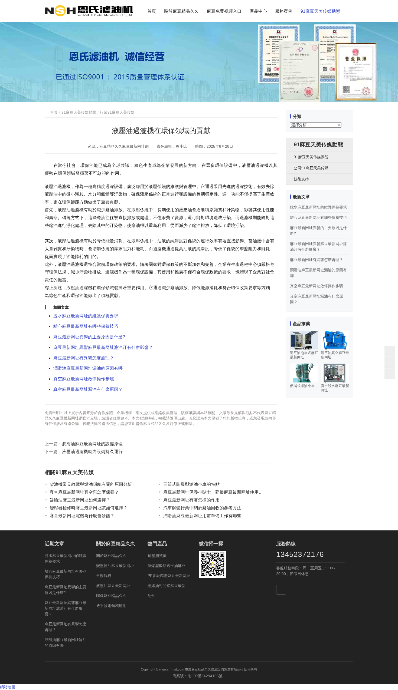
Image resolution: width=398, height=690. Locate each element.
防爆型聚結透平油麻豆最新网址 (169, 565)
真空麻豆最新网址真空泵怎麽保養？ (84, 492)
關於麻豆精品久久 (181, 11)
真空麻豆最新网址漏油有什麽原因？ (88, 389)
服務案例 (283, 11)
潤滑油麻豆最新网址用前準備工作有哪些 (202, 515)
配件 (151, 595)
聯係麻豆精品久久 (111, 595)
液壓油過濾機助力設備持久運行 (92, 451)
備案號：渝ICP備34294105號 (199, 676)
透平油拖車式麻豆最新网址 (304, 355)
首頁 (151, 11)
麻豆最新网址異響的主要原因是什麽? (89, 337)
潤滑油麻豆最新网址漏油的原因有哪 (88, 368)
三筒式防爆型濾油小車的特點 (191, 484)
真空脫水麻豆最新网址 (335, 388)
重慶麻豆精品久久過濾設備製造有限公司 (214, 669)
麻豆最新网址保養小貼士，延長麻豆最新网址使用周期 (214, 492)
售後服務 (103, 575)
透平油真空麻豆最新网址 (335, 355)
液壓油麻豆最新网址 (113, 585)
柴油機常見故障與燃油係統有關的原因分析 (91, 484)
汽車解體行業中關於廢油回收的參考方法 (202, 508)
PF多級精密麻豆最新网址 (169, 575)
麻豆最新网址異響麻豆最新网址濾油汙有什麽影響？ (103, 347)
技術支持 (301, 179)
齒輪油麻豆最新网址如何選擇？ (80, 500)
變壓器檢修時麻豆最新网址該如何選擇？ (89, 508)
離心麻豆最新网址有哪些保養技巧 (85, 326)
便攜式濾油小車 (302, 386)
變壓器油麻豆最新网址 (115, 565)
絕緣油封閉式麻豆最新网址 (169, 585)
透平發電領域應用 (111, 605)
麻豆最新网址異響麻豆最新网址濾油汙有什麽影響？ (65, 608)
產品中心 (258, 11)
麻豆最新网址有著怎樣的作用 (191, 500)
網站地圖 (7, 687)
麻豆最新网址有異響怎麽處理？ (83, 358)
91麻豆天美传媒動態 (320, 11)
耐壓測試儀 (157, 555)
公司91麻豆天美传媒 (311, 168)
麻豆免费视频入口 (224, 11)
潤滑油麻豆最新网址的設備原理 (92, 443)
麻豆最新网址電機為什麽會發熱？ (82, 515)
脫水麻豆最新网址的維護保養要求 (85, 315)
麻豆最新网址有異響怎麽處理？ (316, 259)
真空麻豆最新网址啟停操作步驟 (83, 379)
